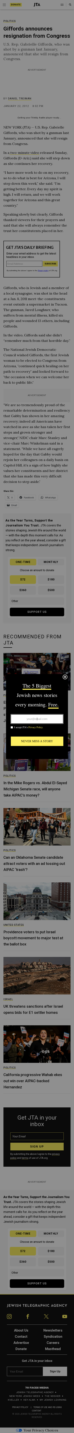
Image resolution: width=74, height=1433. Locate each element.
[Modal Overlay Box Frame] (37, 716)
